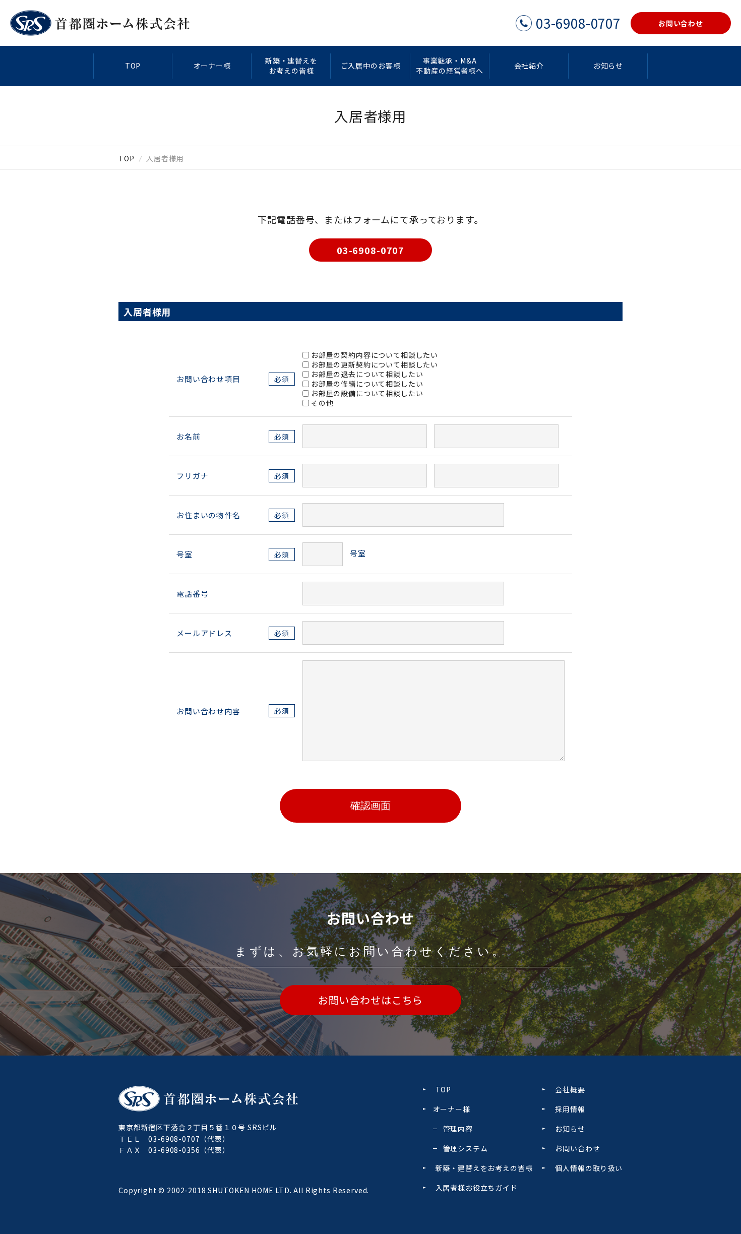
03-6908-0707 (370, 250)
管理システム (465, 1148)
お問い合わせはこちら (370, 1000)
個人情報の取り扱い (589, 1168)
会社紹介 (529, 65)
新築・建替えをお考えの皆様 (291, 65)
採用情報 (570, 1109)
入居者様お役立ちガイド (477, 1188)
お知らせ (608, 65)
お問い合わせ (577, 1148)
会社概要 (570, 1089)
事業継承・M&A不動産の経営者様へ (449, 65)
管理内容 (458, 1128)
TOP (133, 65)
